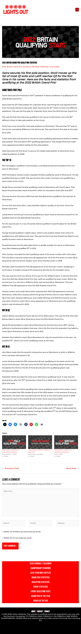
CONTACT (40, 611)
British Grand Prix (14, 67)
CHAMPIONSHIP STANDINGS (40, 568)
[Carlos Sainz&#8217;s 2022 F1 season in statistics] (40, 442)
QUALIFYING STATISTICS (40, 582)
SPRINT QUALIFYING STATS (40, 591)
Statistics (27, 67)
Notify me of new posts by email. (18, 538)
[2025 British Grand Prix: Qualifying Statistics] (66, 442)
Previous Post (10, 468)
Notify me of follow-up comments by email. (22, 532)
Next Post (72, 468)
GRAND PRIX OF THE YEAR (40, 596)
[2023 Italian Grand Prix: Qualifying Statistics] (14, 442)
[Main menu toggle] (77, 9)
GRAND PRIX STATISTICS (40, 577)
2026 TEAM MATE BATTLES (40, 572)
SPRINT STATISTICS (40, 586)
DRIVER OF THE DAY (40, 600)
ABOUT (33, 611)
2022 (4, 67)
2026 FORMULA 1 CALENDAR (40, 563)
